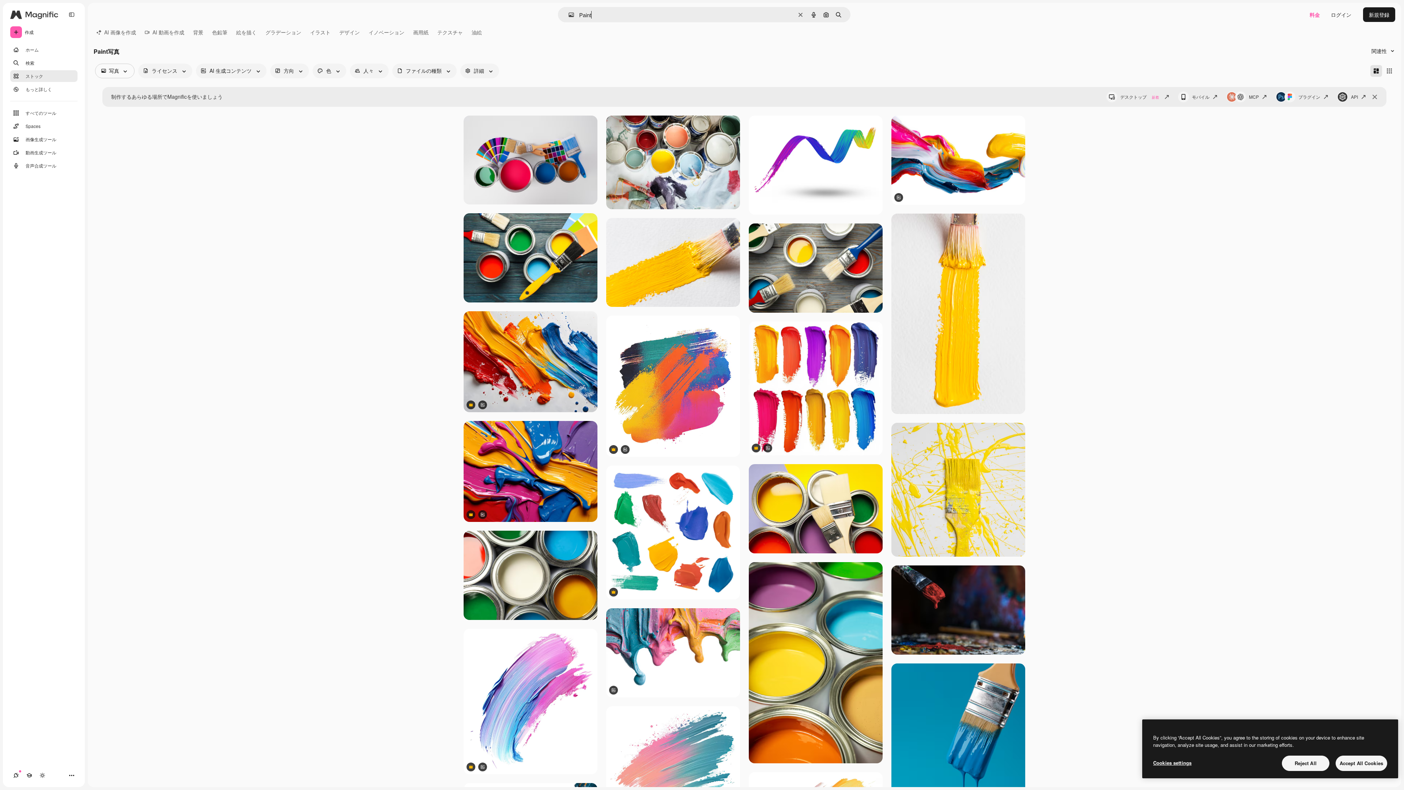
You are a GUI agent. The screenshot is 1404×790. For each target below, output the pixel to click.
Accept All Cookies (1361, 763)
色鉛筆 (219, 32)
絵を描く (246, 32)
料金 (1315, 14)
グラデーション (283, 32)
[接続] (16, 775)
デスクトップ (1139, 97)
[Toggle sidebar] (72, 14)
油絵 (477, 32)
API (1354, 97)
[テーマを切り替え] (42, 775)
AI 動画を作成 (168, 32)
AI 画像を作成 (120, 32)
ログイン (1341, 14)
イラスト (320, 32)
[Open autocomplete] (568, 15)
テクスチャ (450, 32)
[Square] (1389, 71)
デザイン (349, 32)
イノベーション (386, 32)
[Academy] (29, 775)
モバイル (1200, 97)
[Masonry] (1376, 71)
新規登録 (1379, 14)
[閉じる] (1375, 97)
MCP (1254, 97)
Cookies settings (1172, 762)
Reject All (1306, 763)
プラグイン (1309, 97)
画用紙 (421, 32)
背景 (198, 32)
